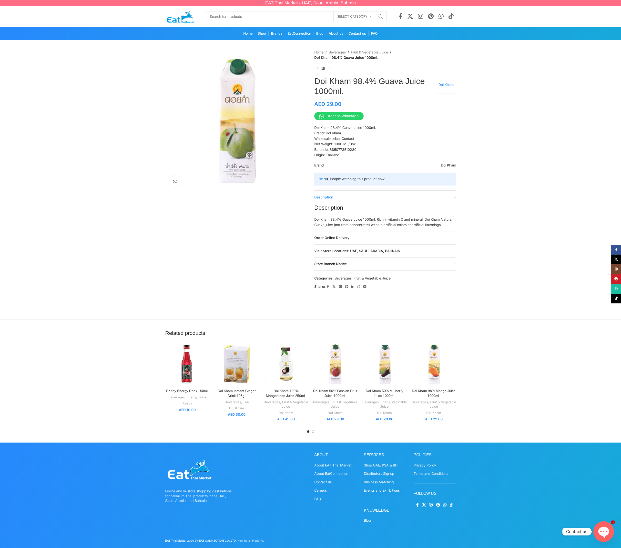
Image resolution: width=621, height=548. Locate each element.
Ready (187, 403)
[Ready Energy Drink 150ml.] (187, 364)
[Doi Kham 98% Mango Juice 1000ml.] (434, 364)
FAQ (317, 499)
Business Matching (379, 482)
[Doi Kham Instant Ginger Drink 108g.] (236, 364)
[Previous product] (317, 68)
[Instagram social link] (421, 16)
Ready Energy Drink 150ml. (187, 391)
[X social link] (410, 16)
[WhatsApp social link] (441, 16)
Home (319, 52)
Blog (367, 520)
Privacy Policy (425, 465)
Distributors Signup (379, 473)
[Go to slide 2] (313, 431)
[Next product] (329, 68)
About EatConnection (331, 473)
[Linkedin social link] (353, 286)
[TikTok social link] (451, 16)
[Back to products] (323, 68)
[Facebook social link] (400, 16)
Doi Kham (446, 85)
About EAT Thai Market (333, 465)
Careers (320, 490)
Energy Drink (196, 397)
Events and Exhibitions (382, 490)
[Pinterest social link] (431, 16)
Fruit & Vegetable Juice (369, 52)
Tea (246, 402)
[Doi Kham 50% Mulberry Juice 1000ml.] (384, 364)
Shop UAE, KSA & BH (380, 465)
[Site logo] (180, 16)
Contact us (323, 482)
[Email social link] (340, 286)
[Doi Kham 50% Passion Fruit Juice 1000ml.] (335, 364)
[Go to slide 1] (308, 431)
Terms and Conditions (431, 473)
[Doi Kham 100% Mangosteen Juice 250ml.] (286, 364)
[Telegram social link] (365, 286)
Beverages (337, 52)
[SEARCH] (381, 16)
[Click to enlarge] (175, 182)
